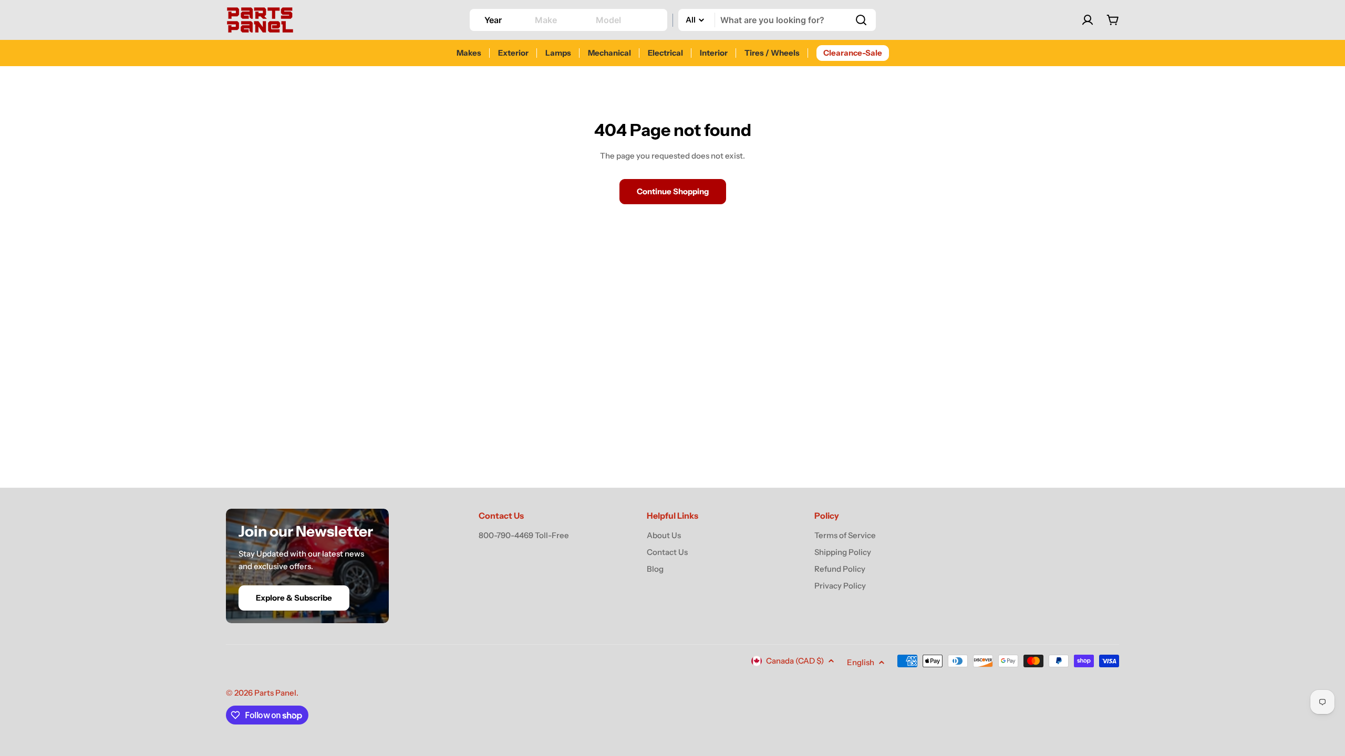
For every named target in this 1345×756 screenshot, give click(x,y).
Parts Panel (275, 693)
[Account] (1087, 20)
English (860, 662)
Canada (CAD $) (795, 661)
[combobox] (777, 20)
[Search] (861, 20)
